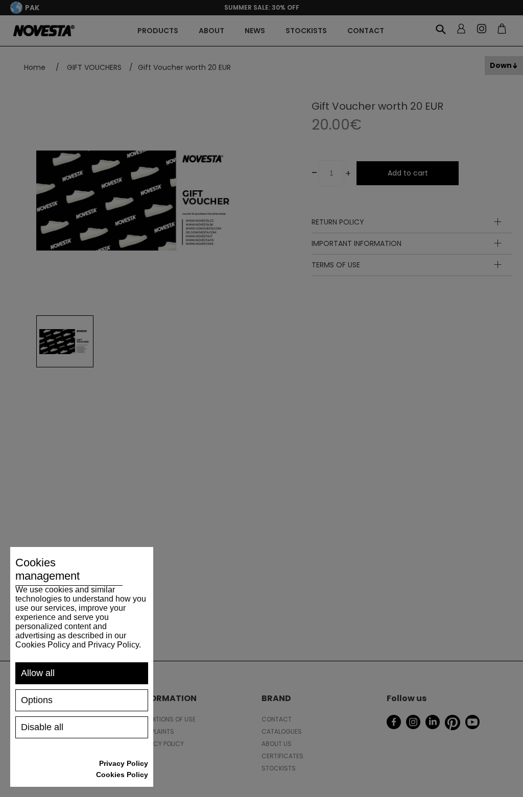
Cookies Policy (122, 774)
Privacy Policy (123, 763)
